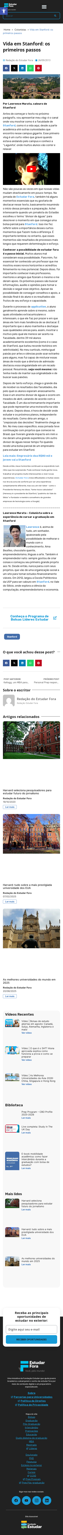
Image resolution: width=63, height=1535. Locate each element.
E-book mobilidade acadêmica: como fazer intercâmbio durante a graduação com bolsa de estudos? (35, 1159)
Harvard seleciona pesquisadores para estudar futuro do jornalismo (27, 792)
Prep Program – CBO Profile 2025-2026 (37, 1113)
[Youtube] (26, 1500)
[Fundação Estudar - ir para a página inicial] (31, 1525)
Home (7, 29)
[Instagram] (36, 1500)
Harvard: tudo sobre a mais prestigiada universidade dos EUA (27, 886)
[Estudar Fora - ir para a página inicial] (10, 7)
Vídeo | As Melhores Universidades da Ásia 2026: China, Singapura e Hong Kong (38, 1078)
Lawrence (32, 527)
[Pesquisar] (55, 15)
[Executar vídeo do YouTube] (31, 169)
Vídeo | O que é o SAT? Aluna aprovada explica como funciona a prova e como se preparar (38, 1052)
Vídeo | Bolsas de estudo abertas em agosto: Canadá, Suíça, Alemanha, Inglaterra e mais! (38, 1025)
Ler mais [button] (9, 807)
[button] (44, 7)
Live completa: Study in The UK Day (37, 1128)
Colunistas (20, 29)
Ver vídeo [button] (27, 1033)
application (38, 306)
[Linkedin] (46, 1500)
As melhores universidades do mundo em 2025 (38, 1260)
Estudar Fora (25, 196)
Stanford (9, 125)
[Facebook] (16, 1500)
